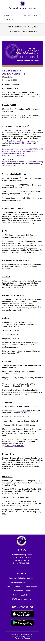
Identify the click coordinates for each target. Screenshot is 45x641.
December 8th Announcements (24, 32)
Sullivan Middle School (21, 591)
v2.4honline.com (23, 411)
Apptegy (27, 638)
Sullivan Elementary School (18, 27)
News (36, 27)
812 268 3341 (24, 563)
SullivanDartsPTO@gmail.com (20, 143)
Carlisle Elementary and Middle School (21, 586)
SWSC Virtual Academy (21, 599)
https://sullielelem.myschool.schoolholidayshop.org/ (22, 162)
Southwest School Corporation (21, 578)
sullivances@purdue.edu (14, 446)
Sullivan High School (21, 595)
